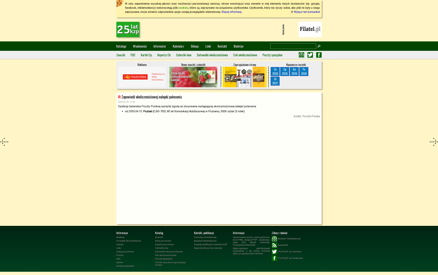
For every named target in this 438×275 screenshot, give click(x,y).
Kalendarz (178, 46)
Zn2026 (275, 71)
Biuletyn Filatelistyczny (205, 241)
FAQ (118, 259)
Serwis (119, 262)
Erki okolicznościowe (245, 55)
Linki (208, 46)
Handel (119, 244)
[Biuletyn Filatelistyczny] (301, 55)
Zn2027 (275, 81)
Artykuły (120, 237)
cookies (183, 7)
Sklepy (195, 46)
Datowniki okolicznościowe (212, 55)
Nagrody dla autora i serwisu (208, 248)
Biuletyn (238, 46)
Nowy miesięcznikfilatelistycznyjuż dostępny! (310, 29)
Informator (159, 46)
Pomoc (120, 255)
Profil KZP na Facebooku (290, 258)
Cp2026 (285, 71)
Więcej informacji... (232, 12)
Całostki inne (183, 55)
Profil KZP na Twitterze (289, 251)
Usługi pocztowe (125, 251)
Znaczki (120, 55)
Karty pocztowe (163, 241)
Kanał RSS (283, 245)
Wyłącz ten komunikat (306, 12)
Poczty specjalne (272, 55)
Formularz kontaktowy (205, 237)
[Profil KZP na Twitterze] (310, 55)
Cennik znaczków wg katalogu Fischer (170, 263)
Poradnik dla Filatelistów (128, 241)
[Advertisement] (219, 29)
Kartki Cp (146, 55)
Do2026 (294, 71)
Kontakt (222, 46)
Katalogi (121, 46)
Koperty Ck (164, 55)
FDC (133, 55)
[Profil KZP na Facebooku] (319, 55)
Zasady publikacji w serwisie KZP (211, 244)
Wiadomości (140, 46)
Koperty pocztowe (164, 244)
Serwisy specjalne (125, 266)
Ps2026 (304, 71)
